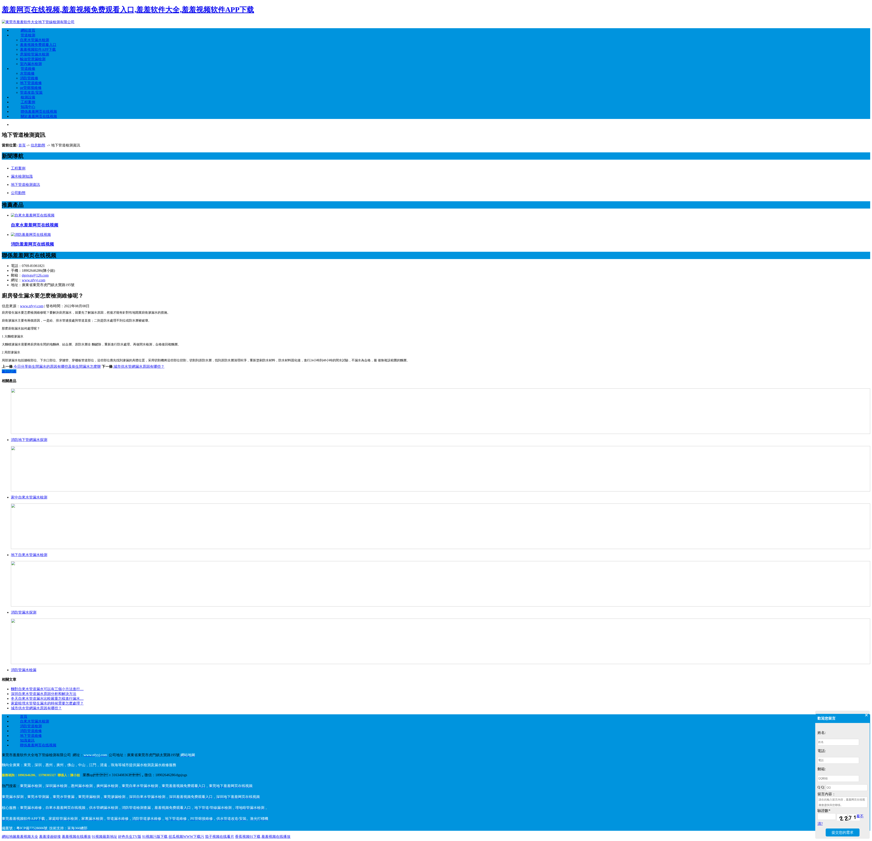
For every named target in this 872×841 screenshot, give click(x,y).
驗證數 (824, 811)
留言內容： (827, 794)
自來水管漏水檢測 (34, 40)
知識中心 (28, 107)
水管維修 (27, 73)
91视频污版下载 (155, 836)
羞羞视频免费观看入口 (38, 45)
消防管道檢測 (31, 726)
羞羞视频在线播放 (76, 836)
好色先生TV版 (129, 836)
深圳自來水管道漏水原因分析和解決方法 (43, 694)
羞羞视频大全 (27, 836)
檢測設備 (28, 97)
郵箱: (822, 769)
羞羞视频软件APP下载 (38, 49)
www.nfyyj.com (33, 280)
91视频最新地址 (104, 836)
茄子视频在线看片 (219, 836)
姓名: (822, 733)
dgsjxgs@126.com (35, 275)
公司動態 (18, 193)
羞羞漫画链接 (50, 836)
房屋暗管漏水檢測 (34, 54)
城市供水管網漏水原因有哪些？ (36, 708)
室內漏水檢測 (31, 64)
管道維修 (28, 69)
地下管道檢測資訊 (25, 184)
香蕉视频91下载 (247, 836)
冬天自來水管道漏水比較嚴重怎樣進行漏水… (47, 698)
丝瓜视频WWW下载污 (186, 836)
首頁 (22, 145)
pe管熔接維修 (31, 88)
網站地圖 (9, 836)
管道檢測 (28, 35)
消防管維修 (29, 78)
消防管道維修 (31, 731)
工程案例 (28, 102)
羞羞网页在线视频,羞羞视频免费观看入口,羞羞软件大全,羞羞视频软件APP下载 (128, 9)
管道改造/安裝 (31, 92)
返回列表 (9, 371)
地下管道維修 (31, 83)
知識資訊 (27, 740)
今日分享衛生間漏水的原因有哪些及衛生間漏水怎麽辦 (57, 366)
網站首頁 (28, 30)
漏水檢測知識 (22, 176)
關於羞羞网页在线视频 (39, 116)
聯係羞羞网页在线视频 (39, 111)
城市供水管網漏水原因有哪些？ (138, 366)
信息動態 (38, 145)
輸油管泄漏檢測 (32, 59)
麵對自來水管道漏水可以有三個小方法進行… (47, 689)
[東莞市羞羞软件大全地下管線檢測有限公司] (38, 22)
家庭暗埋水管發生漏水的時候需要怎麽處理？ (47, 703)
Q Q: (821, 787)
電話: (822, 751)
